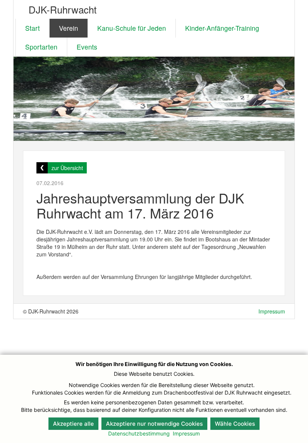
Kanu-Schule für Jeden (131, 28)
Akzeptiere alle (73, 423)
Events (87, 46)
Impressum (271, 311)
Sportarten (41, 46)
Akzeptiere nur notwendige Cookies (154, 423)
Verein (68, 28)
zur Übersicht (67, 168)
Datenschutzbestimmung (139, 433)
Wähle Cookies (235, 423)
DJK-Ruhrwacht (63, 9)
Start (32, 28)
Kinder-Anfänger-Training (222, 28)
